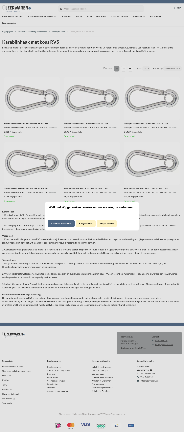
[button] (61, 223)
